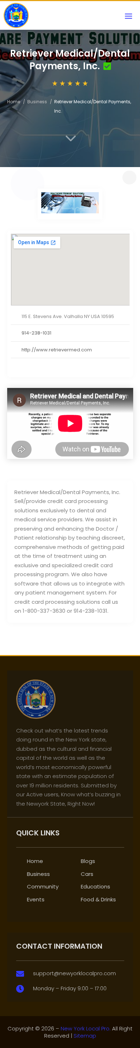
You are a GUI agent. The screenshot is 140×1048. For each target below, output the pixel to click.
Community (43, 886)
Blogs (88, 861)
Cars (87, 874)
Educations (95, 886)
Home (13, 102)
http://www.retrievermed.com (57, 349)
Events (36, 899)
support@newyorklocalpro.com (74, 973)
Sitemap (85, 1035)
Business (37, 102)
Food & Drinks (98, 899)
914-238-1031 (36, 332)
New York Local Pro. (86, 1028)
